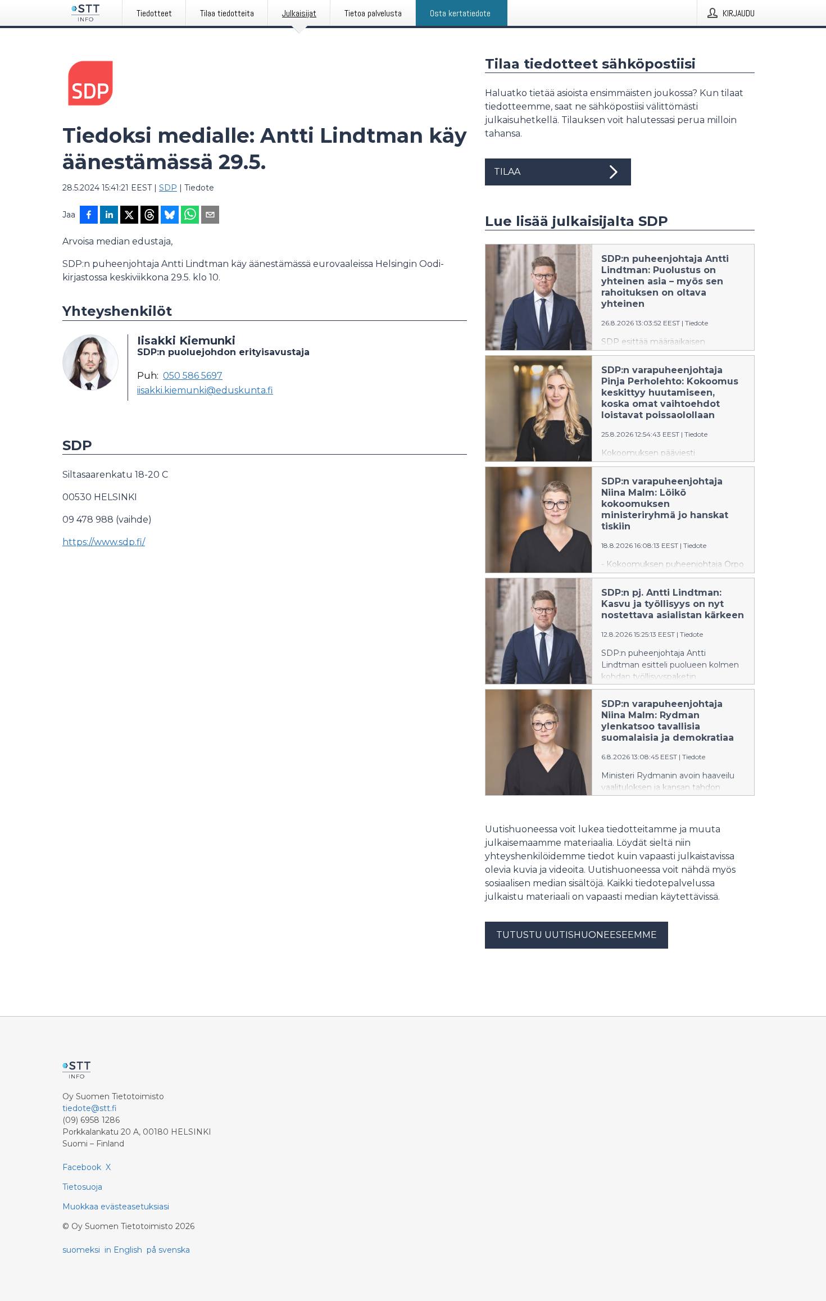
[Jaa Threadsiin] (149, 216)
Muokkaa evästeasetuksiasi (115, 1207)
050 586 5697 (193, 376)
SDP (168, 188)
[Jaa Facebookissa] (89, 216)
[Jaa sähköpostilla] (210, 216)
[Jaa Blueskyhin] (170, 216)
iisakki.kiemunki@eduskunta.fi (205, 391)
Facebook (81, 1167)
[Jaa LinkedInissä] (109, 216)
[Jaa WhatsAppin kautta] (190, 216)
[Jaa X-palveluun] (129, 216)
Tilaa (507, 171)
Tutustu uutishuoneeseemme (576, 935)
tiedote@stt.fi (89, 1108)
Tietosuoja (82, 1187)
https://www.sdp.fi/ (103, 542)
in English (123, 1250)
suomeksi (81, 1250)
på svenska (168, 1250)
